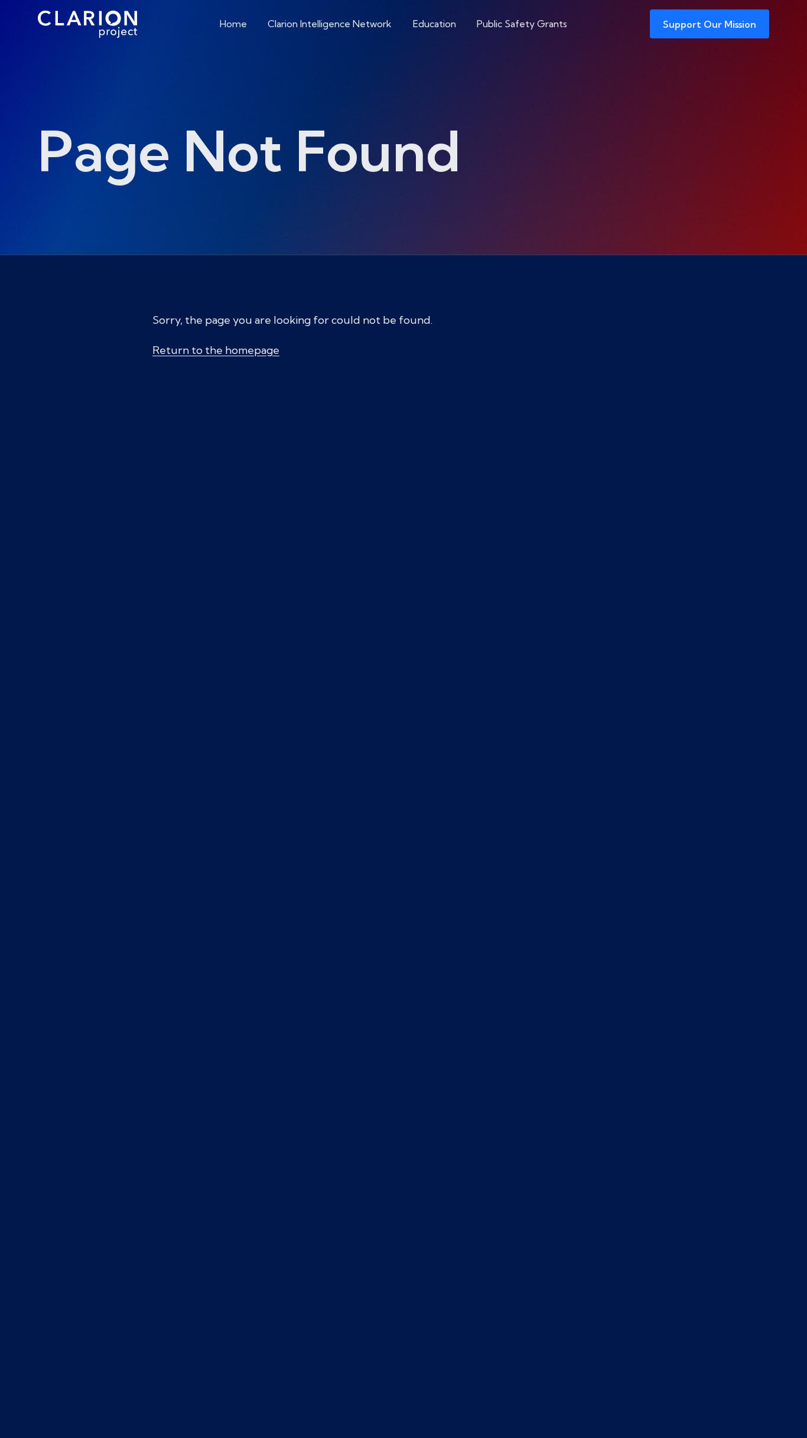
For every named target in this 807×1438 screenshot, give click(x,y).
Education (434, 24)
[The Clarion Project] (87, 24)
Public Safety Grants (522, 24)
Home (233, 24)
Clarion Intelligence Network (330, 24)
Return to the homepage (215, 350)
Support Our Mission (709, 24)
